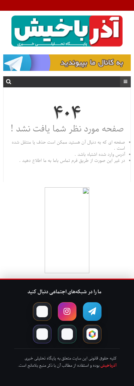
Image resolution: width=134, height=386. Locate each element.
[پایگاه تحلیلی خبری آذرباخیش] (67, 32)
